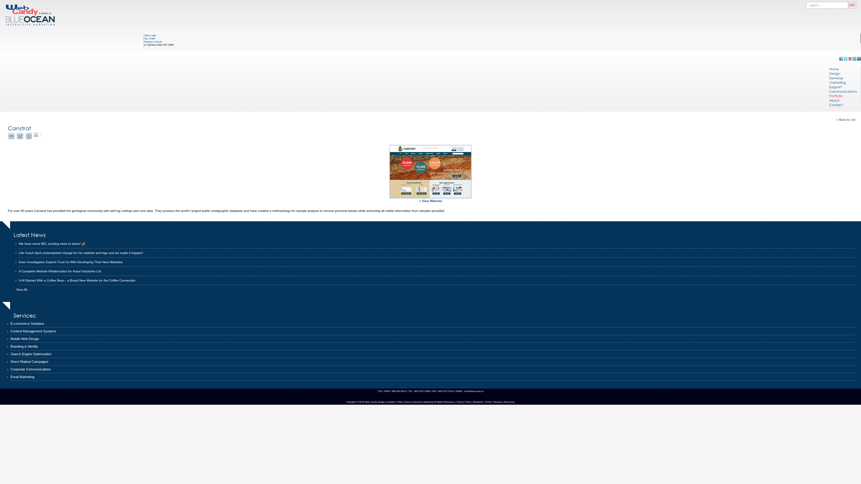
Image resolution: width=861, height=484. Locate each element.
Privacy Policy (464, 402)
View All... (23, 289)
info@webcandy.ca (474, 391)
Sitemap (497, 402)
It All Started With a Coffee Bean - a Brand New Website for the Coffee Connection (77, 280)
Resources (509, 402)
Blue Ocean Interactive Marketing (416, 402)
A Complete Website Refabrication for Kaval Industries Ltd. (60, 271)
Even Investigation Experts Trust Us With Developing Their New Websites (71, 262)
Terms (488, 402)
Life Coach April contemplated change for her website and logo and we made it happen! (81, 253)
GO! (852, 5)
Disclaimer (478, 402)
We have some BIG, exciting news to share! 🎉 (52, 243)
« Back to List (845, 119)
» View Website (430, 201)
